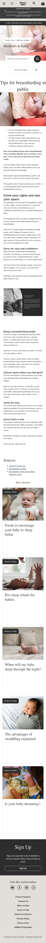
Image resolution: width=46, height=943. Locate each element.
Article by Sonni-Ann (17, 466)
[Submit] (37, 59)
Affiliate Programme (23, 927)
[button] (4, 3)
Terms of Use (23, 923)
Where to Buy (23, 906)
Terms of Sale (23, 910)
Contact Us (23, 901)
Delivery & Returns (23, 914)
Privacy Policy (23, 919)
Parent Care (10, 40)
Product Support (23, 897)
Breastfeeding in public (17, 468)
